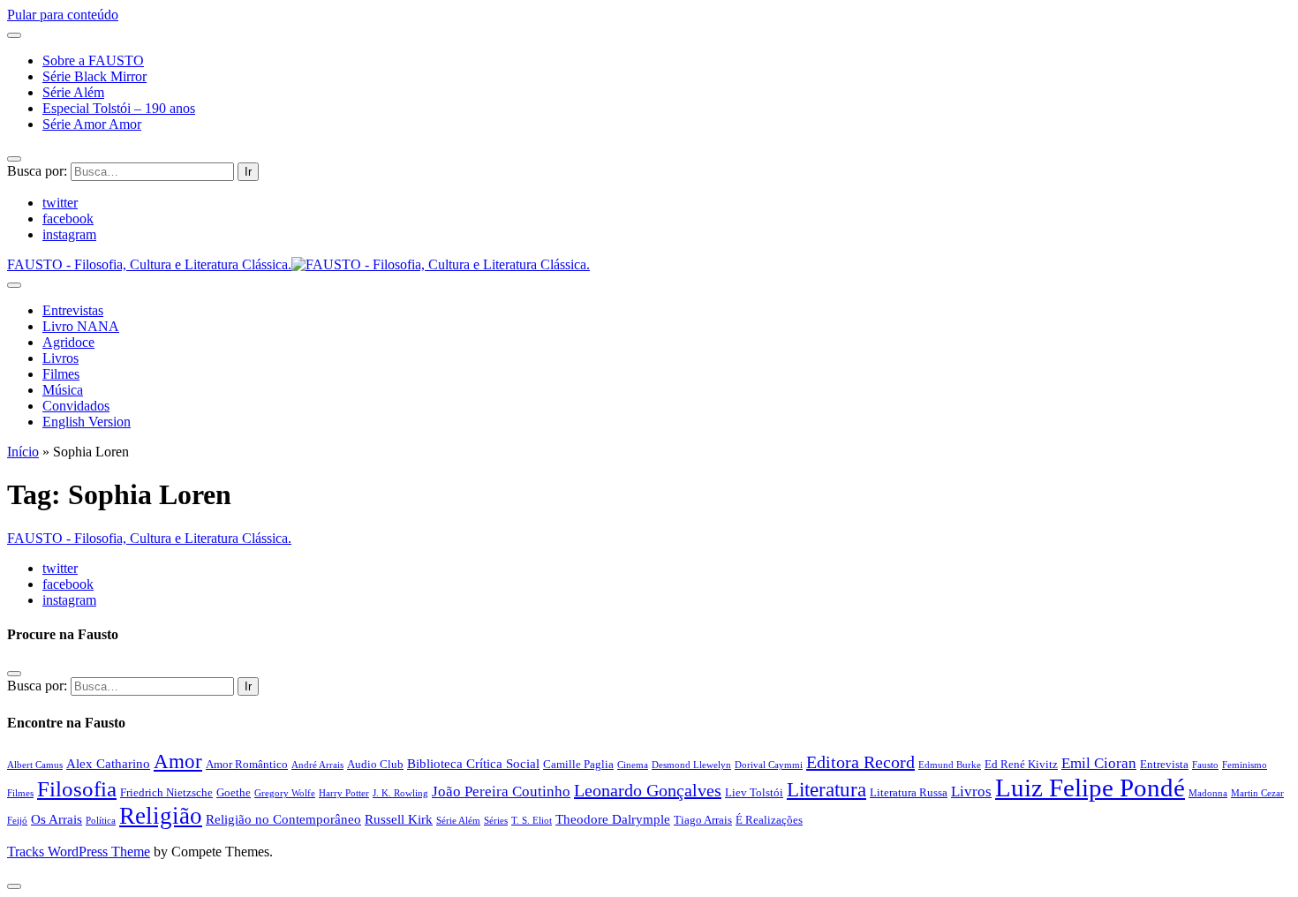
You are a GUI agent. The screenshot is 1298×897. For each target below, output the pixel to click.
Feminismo (1244, 765)
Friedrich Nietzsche (166, 792)
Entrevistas (72, 310)
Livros (60, 358)
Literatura (826, 789)
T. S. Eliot (531, 820)
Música (62, 389)
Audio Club (375, 764)
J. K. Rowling (400, 793)
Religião (160, 816)
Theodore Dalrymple (612, 818)
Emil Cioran (1098, 763)
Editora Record (860, 762)
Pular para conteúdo (62, 14)
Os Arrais (56, 818)
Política (101, 820)
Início (23, 451)
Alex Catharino (108, 763)
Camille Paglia (578, 764)
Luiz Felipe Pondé (1090, 787)
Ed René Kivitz (1021, 764)
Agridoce (68, 342)
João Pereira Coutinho (501, 791)
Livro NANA (80, 326)
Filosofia (77, 789)
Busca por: (37, 170)
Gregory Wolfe (284, 793)
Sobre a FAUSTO (93, 60)
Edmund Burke (949, 765)
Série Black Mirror (94, 76)
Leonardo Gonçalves (647, 790)
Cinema (632, 765)
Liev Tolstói (754, 792)
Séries (496, 820)
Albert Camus (35, 765)
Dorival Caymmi (769, 765)
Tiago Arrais (703, 819)
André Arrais (317, 765)
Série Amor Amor (91, 124)
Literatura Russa (908, 792)
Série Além (73, 92)
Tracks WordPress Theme (78, 851)
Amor (178, 761)
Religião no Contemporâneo (283, 818)
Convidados (75, 405)
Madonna (1208, 793)
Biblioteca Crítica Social (473, 763)
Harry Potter (344, 793)
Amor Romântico (247, 764)
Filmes (60, 373)
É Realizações (769, 819)
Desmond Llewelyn (691, 765)
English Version (86, 421)
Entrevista (1164, 764)
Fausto (1205, 765)
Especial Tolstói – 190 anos (118, 108)
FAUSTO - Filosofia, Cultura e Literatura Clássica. (149, 538)
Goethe (233, 792)
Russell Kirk (399, 818)
